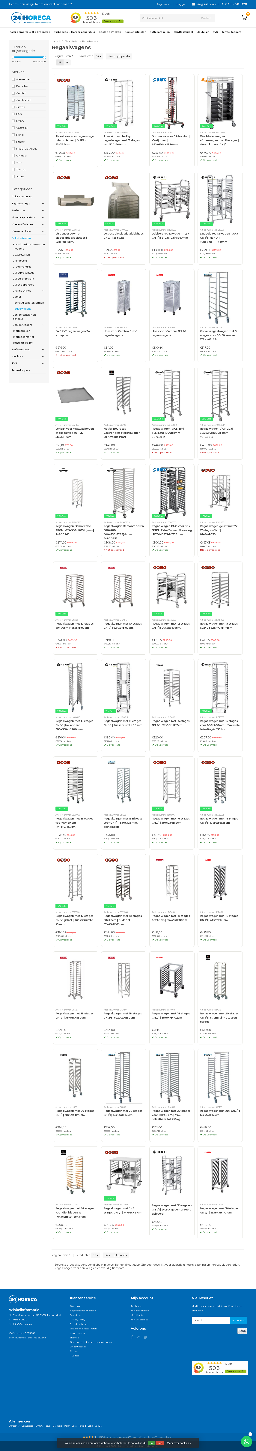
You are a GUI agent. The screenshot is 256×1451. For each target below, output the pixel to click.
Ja (151, 1442)
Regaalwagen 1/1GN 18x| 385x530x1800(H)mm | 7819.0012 (168, 433)
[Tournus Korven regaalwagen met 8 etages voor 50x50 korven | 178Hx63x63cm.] (220, 297)
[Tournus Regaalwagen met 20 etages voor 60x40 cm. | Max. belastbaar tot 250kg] (172, 1077)
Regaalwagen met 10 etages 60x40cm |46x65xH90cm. (74, 625)
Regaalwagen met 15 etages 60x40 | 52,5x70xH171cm (219, 625)
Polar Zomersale (20, 32)
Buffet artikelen (160, 32)
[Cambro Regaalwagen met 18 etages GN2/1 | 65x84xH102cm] (172, 980)
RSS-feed (74, 1355)
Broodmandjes (22, 266)
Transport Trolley (23, 342)
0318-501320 (20, 1319)
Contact (74, 1351)
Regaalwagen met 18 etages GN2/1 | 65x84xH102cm (171, 1015)
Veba (90, 1425)
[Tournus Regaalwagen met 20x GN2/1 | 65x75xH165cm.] (220, 1077)
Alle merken (23, 79)
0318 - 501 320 (236, 4)
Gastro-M (22, 127)
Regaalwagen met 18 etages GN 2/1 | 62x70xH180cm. (123, 1015)
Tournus (21, 169)
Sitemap (74, 1337)
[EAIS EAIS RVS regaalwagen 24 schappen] (75, 297)
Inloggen (180, 4)
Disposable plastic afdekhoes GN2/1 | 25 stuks (124, 235)
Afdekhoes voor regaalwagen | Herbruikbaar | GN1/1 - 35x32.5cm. (75, 140)
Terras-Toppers (231, 32)
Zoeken (206, 18)
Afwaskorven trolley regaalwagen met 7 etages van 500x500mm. (122, 140)
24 (98, 56)
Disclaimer (75, 1315)
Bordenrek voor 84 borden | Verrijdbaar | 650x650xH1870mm (171, 140)
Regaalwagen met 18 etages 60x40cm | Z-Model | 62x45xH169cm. (123, 920)
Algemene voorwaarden (83, 1310)
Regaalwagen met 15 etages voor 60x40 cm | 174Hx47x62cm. (74, 822)
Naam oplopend (118, 56)
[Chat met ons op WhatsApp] (246, 1441)
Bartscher (22, 86)
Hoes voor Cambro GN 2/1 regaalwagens (169, 333)
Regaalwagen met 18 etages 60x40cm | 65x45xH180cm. (171, 918)
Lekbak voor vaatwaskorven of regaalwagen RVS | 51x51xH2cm (74, 433)
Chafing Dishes (22, 290)
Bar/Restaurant (183, 32)
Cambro (21, 93)
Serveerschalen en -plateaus (25, 316)
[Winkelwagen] (244, 18)
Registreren (164, 4)
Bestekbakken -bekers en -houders (29, 246)
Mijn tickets (137, 1315)
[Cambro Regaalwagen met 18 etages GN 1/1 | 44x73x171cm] (220, 882)
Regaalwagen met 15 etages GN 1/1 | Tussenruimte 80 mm (123, 723)
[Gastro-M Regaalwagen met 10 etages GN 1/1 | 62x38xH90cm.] (124, 590)
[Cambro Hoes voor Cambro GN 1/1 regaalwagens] (124, 297)
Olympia (21, 155)
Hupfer (20, 141)
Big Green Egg (41, 32)
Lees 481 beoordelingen (160, 1437)
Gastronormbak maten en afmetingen (91, 1342)
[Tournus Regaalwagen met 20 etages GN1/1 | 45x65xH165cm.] (124, 1077)
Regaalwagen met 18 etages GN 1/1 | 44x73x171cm (219, 918)
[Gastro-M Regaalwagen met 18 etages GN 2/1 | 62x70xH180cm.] (124, 980)
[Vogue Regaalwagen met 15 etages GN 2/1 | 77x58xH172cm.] (172, 688)
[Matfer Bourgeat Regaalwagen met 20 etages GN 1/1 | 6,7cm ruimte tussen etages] (220, 980)
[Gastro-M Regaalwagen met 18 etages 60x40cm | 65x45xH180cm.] (172, 882)
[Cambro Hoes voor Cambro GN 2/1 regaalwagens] (172, 297)
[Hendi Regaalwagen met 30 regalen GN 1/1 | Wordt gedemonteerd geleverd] (172, 1175)
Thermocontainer (23, 336)
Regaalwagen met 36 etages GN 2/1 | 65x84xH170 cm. (219, 1210)
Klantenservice (77, 1333)
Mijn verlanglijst (139, 1319)
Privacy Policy (77, 1319)
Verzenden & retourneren (83, 1328)
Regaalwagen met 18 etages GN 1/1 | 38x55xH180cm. (74, 1015)
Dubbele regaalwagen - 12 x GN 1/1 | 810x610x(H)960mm (170, 235)
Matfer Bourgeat (26, 148)
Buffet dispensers (23, 284)
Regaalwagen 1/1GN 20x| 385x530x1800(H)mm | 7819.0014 (216, 433)
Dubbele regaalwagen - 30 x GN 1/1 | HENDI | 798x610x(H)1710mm (219, 238)
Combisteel (23, 99)
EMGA (20, 120)
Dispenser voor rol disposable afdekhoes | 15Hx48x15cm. (71, 238)
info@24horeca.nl (207, 4)
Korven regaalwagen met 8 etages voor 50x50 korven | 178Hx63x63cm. (218, 335)
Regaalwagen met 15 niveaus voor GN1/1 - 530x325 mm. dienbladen (123, 822)
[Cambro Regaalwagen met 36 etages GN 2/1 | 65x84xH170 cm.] (220, 1175)
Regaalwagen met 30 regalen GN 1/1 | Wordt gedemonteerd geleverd (172, 1209)
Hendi (20, 134)
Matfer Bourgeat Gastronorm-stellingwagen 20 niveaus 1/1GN (122, 433)
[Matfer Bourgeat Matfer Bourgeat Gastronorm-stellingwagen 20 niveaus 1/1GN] (124, 395)
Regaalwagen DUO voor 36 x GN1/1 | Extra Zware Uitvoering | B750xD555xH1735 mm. (172, 530)
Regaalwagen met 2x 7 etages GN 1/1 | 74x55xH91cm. (123, 1210)
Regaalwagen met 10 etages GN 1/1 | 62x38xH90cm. (123, 625)
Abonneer (238, 1320)
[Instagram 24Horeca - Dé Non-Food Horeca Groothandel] (140, 1338)
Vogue (20, 176)
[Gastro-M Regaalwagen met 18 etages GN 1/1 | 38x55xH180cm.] (75, 980)
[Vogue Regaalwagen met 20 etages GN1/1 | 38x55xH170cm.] (75, 1077)
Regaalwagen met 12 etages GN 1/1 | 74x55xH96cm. (171, 625)
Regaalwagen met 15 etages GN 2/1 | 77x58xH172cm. (171, 723)
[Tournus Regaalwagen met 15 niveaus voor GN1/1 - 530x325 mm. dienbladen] (124, 785)
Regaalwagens (22, 308)
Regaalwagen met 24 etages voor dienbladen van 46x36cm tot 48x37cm (74, 1212)
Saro (19, 162)
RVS (215, 32)
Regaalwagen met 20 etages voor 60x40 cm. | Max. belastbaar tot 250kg (171, 1115)
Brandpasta (20, 260)
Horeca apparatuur (83, 32)
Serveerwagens (22, 324)
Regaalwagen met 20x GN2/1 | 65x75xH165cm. (220, 1113)
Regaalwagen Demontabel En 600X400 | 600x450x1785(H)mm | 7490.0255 (124, 532)
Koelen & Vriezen (110, 32)
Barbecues (61, 32)
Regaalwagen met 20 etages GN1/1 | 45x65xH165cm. (123, 1113)
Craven (20, 106)
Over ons (75, 1306)
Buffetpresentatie (23, 272)
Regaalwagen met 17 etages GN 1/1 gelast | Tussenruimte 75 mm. (74, 920)
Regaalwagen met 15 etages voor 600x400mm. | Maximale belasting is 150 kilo (220, 725)
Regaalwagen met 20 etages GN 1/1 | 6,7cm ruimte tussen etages (219, 1017)
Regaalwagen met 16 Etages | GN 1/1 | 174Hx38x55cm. (219, 820)
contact (49, 4)
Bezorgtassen (21, 254)
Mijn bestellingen (140, 1310)
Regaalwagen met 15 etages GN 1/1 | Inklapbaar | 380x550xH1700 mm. (74, 725)
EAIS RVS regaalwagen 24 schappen (72, 333)
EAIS (19, 113)
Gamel (17, 296)
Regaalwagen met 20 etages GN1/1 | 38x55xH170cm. (74, 1113)
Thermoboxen (21, 330)
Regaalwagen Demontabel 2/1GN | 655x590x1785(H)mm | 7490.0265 (74, 530)
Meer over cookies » (179, 1442)
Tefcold (82, 1425)
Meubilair (203, 32)
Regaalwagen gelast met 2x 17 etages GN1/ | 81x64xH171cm (218, 530)
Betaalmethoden (79, 1324)
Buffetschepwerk (23, 278)
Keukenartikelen (135, 32)
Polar (67, 1425)
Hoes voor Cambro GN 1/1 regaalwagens (120, 333)
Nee (159, 1442)
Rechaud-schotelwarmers (28, 302)
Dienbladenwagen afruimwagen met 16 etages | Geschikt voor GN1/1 (219, 140)
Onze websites (78, 1346)
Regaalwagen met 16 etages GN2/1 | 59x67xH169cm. (171, 820)
